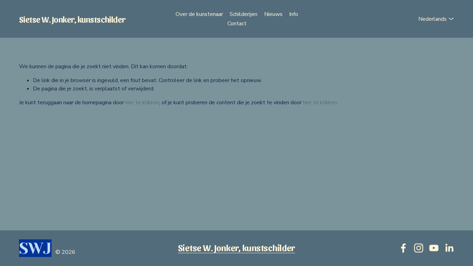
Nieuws (273, 14)
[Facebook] (403, 248)
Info (293, 14)
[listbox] (430, 19)
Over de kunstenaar (199, 14)
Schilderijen (243, 14)
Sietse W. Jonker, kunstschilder (72, 19)
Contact (237, 23)
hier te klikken (142, 102)
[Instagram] (418, 248)
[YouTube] (434, 248)
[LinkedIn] (449, 248)
